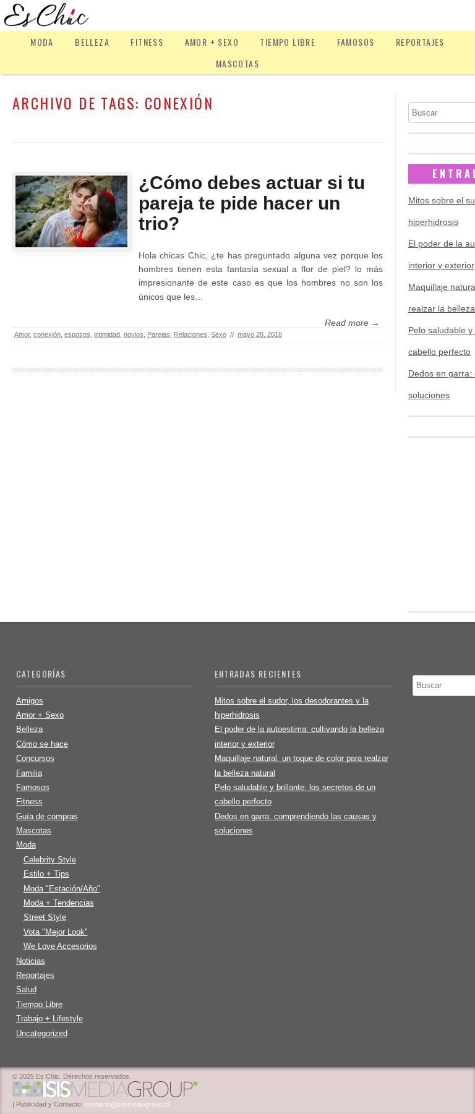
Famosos (356, 41)
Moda (42, 41)
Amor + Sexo (212, 41)
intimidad (107, 334)
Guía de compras (47, 816)
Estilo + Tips (46, 873)
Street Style (45, 917)
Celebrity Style (50, 859)
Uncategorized (41, 1033)
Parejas (158, 334)
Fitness (147, 41)
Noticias (30, 961)
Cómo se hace (42, 744)
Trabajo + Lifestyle (49, 1018)
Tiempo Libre (287, 41)
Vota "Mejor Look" (56, 932)
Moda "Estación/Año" (62, 888)
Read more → (352, 323)
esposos (77, 334)
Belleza (92, 41)
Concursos (35, 758)
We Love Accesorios (60, 946)
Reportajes (420, 41)
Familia (29, 773)
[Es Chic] (237, 15)
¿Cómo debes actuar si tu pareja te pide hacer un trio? (252, 203)
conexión (47, 334)
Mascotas (237, 63)
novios (133, 334)
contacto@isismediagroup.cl (127, 1104)
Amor (22, 334)
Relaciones (190, 334)
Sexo (218, 334)
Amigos (29, 700)
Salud (26, 989)
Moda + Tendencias (59, 903)
